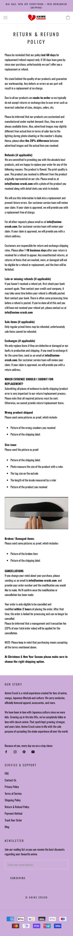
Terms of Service (13, 793)
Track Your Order (13, 820)
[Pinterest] (24, 751)
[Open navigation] (5, 17)
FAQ (7, 773)
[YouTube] (33, 751)
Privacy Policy (12, 786)
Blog (7, 827)
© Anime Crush (36, 897)
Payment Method (13, 813)
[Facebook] (6, 751)
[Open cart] (67, 18)
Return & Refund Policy (17, 807)
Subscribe (18, 878)
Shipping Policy (13, 800)
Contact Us (10, 780)
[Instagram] (15, 751)
